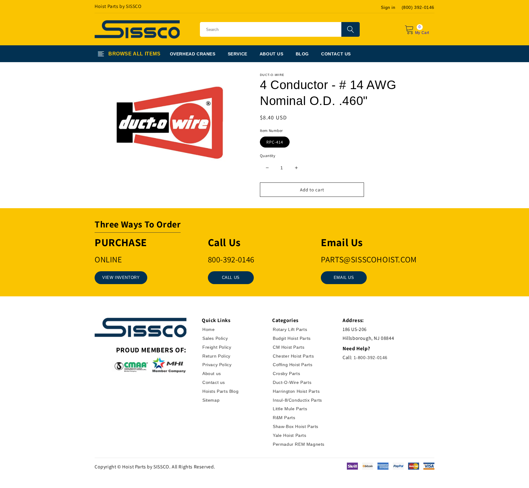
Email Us (344, 277)
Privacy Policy (216, 364)
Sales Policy (215, 338)
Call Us (231, 277)
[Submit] (350, 29)
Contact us (213, 382)
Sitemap (210, 400)
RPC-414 (274, 142)
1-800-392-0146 (371, 357)
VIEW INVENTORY (121, 277)
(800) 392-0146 (418, 7)
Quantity (267, 155)
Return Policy (216, 356)
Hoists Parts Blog (220, 391)
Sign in (388, 7)
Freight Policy (216, 347)
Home (208, 329)
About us (211, 373)
